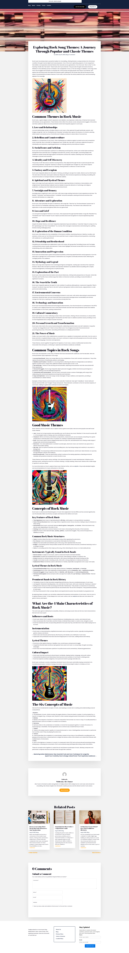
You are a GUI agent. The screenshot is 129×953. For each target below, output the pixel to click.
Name (80, 935)
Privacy (38, 5)
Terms (43, 5)
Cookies (49, 5)
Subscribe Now (90, 946)
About (33, 5)
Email (80, 940)
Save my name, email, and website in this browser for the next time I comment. (53, 906)
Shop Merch (93, 6)
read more (32, 847)
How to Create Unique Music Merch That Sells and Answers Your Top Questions (38, 828)
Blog (29, 5)
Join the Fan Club (79, 6)
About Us (58, 929)
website (76, 466)
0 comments (72, 54)
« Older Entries (32, 852)
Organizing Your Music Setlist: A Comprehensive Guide (64, 827)
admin (56, 54)
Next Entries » (96, 852)
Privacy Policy (59, 934)
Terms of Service (60, 936)
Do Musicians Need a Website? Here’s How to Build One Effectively (89, 828)
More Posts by (64, 790)
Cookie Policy (59, 938)
